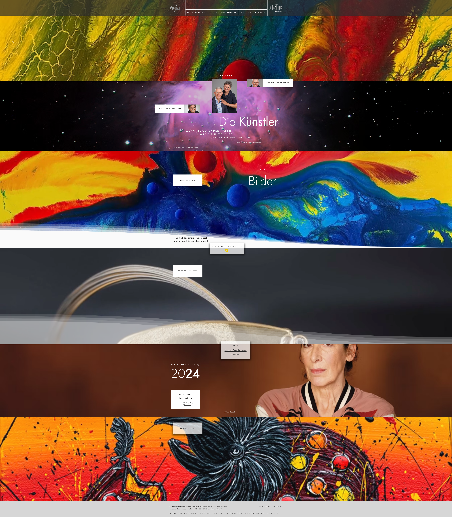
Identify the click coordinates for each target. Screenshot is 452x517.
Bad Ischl (187, 405)
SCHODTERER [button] (170, 108)
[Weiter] (439, 40)
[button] (195, 12)
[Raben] (231, 75)
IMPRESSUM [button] (277, 506)
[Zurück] (13, 40)
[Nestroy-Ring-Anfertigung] (220, 75)
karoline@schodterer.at (220, 506)
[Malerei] (227, 75)
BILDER (188, 180)
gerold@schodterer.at (215, 509)
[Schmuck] (225, 75)
